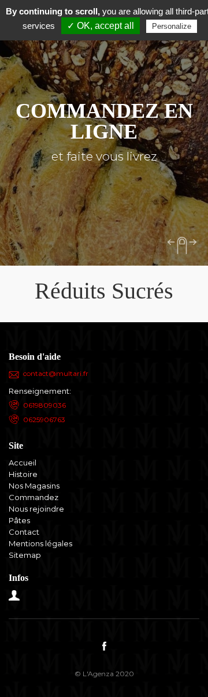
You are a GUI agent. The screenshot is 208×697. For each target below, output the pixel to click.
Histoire (23, 474)
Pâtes (19, 520)
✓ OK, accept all (100, 26)
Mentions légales (40, 543)
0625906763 (44, 419)
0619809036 (44, 405)
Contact (24, 531)
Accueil (22, 462)
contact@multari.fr (55, 373)
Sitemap (25, 555)
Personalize (171, 26)
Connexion (14, 595)
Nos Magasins (34, 485)
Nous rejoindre (36, 508)
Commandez (33, 497)
